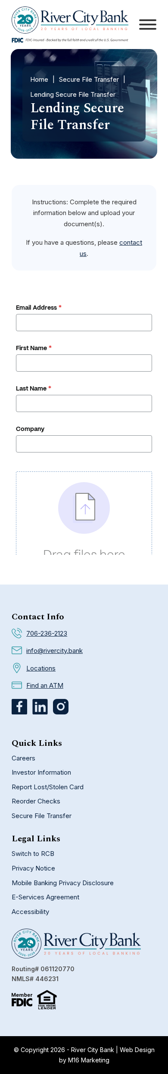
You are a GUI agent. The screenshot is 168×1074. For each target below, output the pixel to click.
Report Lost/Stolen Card (48, 787)
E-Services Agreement (45, 897)
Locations (41, 668)
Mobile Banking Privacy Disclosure (63, 883)
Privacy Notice (33, 868)
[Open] (147, 24)
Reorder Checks (36, 801)
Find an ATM (44, 685)
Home (39, 79)
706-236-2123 (46, 633)
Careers (23, 758)
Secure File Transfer (89, 79)
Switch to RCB (33, 853)
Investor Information (41, 772)
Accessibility (30, 912)
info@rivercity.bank (54, 650)
